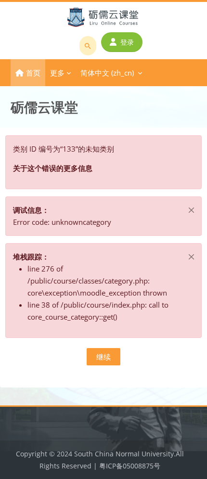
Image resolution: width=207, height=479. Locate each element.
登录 (127, 42)
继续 (103, 357)
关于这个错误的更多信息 (52, 168)
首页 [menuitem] (33, 73)
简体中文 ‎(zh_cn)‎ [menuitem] (107, 73)
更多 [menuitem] (57, 73)
